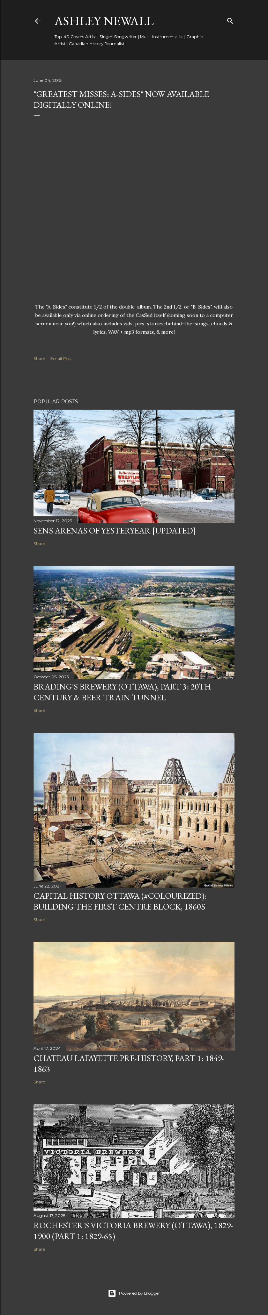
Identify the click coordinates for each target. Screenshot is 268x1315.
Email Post (61, 358)
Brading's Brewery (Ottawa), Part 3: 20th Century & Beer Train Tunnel (122, 692)
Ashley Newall (104, 21)
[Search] (230, 19)
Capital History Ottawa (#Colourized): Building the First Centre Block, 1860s (120, 901)
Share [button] (39, 358)
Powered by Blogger (139, 1293)
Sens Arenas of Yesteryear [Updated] (115, 530)
